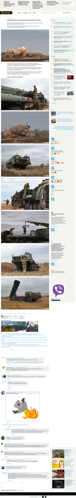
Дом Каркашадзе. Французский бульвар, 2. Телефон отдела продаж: (67, 3)
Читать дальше (54, 226)
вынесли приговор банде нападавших (63, 38)
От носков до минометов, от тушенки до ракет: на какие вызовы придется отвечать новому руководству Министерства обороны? (23, 343)
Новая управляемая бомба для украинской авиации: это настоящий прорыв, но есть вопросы (6, 329)
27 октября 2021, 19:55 (17, 459)
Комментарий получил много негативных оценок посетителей (15, 424)
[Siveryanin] (3, 459)
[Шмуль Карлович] (3, 468)
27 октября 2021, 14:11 (17, 444)
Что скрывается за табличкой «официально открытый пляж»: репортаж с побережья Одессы (65, 113)
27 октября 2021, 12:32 (14, 392)
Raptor (7, 392)
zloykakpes (8, 437)
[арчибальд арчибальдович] (5, 430)
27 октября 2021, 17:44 (19, 367)
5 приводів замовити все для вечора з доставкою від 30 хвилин (63, 27)
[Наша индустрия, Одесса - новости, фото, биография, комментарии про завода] (17, 316)
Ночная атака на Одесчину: (60, 50)
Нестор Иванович (8, 444)
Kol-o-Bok (9, 358)
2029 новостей (6, 318)
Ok (43, 496)
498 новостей (22, 318)
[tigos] (4, 377)
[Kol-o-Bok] (3, 357)
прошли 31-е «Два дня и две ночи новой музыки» (60, 78)
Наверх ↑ (12, 349)
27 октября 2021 (9, 17)
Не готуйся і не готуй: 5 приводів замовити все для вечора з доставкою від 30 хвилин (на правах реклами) (69, 462)
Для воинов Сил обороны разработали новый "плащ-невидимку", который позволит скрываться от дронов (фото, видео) (24, 346)
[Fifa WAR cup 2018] (3, 368)
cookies (39, 496)
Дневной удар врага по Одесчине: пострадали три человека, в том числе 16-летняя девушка (53, 3)
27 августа (53, 20)
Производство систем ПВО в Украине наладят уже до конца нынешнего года (23, 344)
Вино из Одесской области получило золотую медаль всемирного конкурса (22, 333)
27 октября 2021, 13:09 (16, 437)
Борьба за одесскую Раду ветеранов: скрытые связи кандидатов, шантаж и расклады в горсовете (24, 3)
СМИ (34, 12)
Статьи (19, 12)
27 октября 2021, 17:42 (17, 452)
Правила (18, 490)
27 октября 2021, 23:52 (15, 375)
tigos (8, 375)
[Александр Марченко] (4, 473)
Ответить (9, 364)
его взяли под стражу (68, 99)
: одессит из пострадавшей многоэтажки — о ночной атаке (62, 47)
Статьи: (52, 109)
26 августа (53, 56)
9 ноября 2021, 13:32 (22, 473)
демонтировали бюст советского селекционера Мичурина (63, 23)
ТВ (30, 12)
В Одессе (56, 58)
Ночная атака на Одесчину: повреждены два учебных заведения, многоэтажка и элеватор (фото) (9, 4)
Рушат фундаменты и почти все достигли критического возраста (62, 32)
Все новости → (54, 103)
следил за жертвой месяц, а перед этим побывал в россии (63, 73)
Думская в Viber (54, 298)
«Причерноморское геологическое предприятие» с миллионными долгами (62, 60)
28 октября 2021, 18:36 (17, 382)
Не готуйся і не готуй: (58, 26)
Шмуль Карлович (10, 466)
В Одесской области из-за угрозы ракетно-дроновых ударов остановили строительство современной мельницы (22, 335)
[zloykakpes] (3, 439)
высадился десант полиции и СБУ (64, 65)
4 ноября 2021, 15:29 (19, 466)
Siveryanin (9, 459)
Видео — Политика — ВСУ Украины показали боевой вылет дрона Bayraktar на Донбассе (25, 362)
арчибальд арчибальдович (17, 429)
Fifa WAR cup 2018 (10, 367)
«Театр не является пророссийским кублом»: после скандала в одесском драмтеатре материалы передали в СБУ (65, 120)
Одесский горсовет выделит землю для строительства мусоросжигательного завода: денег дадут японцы (31, 329)
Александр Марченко (12, 473)
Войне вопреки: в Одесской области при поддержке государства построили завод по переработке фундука (24, 340)
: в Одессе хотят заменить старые (62, 33)
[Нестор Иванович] (2, 444)
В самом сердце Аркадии (59, 92)
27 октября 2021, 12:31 (16, 358)
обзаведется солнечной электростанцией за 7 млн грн (63, 84)
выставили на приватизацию (63, 58)
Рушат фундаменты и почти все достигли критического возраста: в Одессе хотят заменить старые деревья (69, 473)
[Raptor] (3, 394)
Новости (25, 12)
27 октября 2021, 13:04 (29, 429)
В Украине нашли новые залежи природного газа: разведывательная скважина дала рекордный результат (24, 338)
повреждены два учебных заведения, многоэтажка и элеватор (63, 51)
